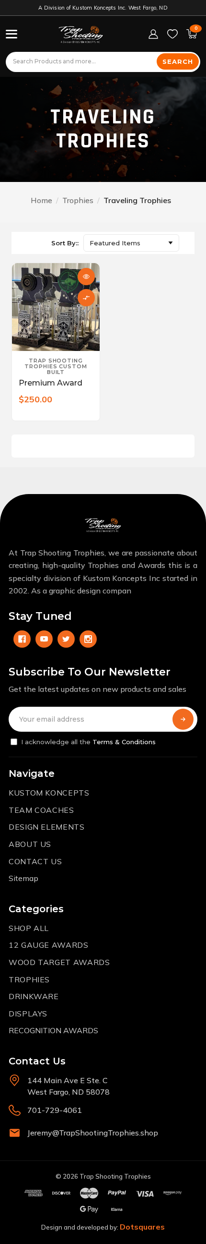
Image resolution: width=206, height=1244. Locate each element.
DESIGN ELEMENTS (47, 827)
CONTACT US (35, 861)
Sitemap (23, 878)
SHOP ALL (29, 928)
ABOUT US (30, 844)
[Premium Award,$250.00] (56, 307)
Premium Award (50, 382)
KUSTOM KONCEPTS (49, 792)
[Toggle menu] (11, 34)
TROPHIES (29, 979)
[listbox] (131, 243)
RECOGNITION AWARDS (53, 1030)
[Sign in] (153, 34)
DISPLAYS (28, 1013)
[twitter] (66, 639)
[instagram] (88, 639)
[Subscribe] (183, 719)
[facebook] (22, 639)
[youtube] (44, 639)
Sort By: (64, 243)
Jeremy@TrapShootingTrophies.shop (92, 1132)
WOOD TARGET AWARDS (59, 962)
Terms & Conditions (124, 742)
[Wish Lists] (172, 34)
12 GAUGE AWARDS (49, 945)
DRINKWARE (34, 996)
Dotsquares (142, 1227)
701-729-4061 (54, 1110)
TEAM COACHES (41, 810)
